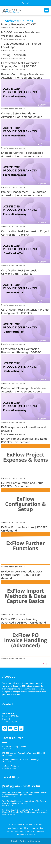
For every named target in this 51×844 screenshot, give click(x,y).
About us (40, 831)
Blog (41, 828)
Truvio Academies (15, 825)
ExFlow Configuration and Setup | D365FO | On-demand (23, 484)
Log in (27, 3)
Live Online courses (15, 828)
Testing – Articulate (14, 55)
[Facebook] (4, 728)
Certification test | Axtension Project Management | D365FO (25, 311)
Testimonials (21, 835)
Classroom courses (31, 828)
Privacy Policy (30, 831)
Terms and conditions (15, 831)
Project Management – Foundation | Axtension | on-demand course (25, 193)
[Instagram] (21, 728)
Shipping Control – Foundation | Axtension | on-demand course (22, 154)
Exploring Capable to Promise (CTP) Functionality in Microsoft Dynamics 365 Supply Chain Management (24, 811)
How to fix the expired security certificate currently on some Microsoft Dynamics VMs (24, 793)
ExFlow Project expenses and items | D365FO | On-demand (25, 440)
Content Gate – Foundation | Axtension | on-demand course (21, 115)
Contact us (31, 835)
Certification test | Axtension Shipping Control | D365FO (20, 64)
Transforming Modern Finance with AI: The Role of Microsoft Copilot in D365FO (24, 802)
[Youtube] (10, 728)
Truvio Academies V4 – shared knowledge (20, 759)
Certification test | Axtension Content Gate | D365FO (20, 272)
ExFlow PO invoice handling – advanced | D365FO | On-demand (23, 620)
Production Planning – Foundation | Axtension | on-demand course (24, 389)
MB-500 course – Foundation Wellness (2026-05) (20, 34)
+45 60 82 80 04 (9, 722)
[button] (46, 10)
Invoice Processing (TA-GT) (19, 24)
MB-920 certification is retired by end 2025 (21, 786)
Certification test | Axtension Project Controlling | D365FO (25, 232)
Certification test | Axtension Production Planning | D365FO (21, 350)
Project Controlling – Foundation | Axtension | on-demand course (23, 76)
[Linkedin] (15, 728)
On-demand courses (34, 825)
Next (46, 664)
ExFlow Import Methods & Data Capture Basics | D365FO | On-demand (21, 575)
